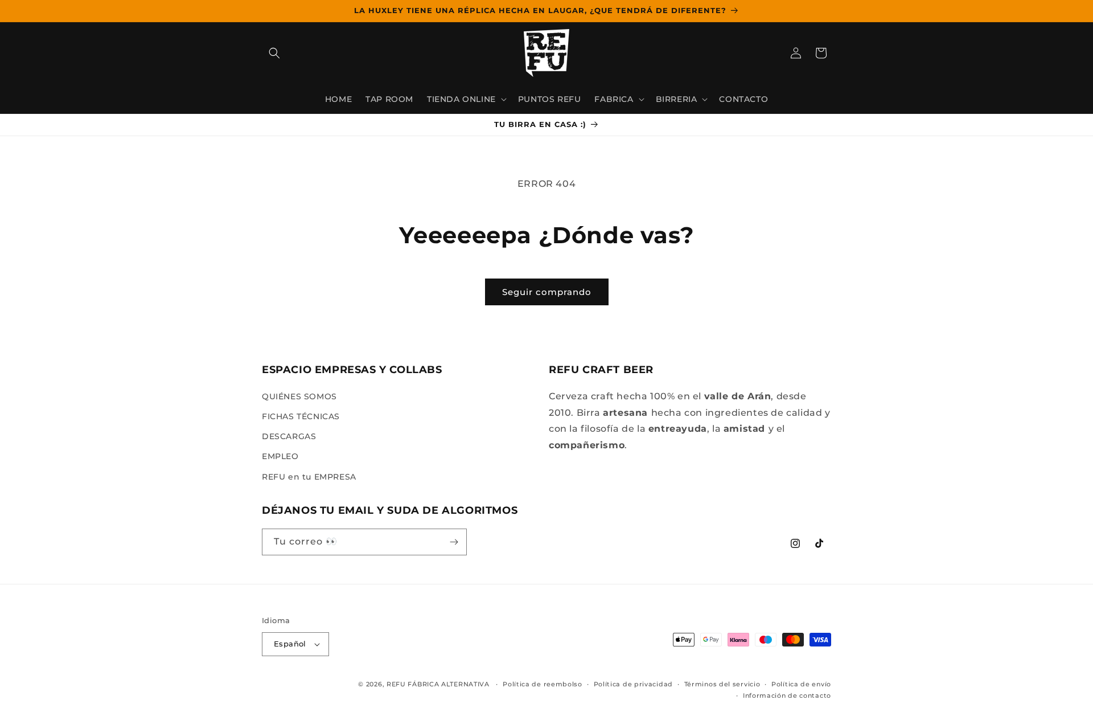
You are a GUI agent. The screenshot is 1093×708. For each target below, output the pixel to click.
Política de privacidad (633, 684)
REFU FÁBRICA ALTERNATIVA (438, 684)
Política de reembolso (542, 684)
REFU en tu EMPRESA (309, 477)
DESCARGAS (289, 436)
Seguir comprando (546, 292)
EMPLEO (280, 456)
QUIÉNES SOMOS (299, 396)
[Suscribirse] (453, 542)
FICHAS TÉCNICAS (301, 416)
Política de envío (801, 684)
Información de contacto (787, 695)
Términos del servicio (722, 684)
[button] (274, 53)
